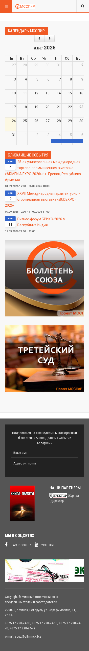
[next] (49, 38)
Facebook (19, 545)
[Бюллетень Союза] (44, 278)
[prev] (39, 38)
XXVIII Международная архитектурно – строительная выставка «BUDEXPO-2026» (43, 199)
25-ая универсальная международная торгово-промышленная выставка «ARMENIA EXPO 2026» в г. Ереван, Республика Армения (43, 171)
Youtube (48, 545)
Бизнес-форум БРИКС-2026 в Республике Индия (41, 222)
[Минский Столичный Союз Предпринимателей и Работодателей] (25, 6)
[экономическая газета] (44, 570)
